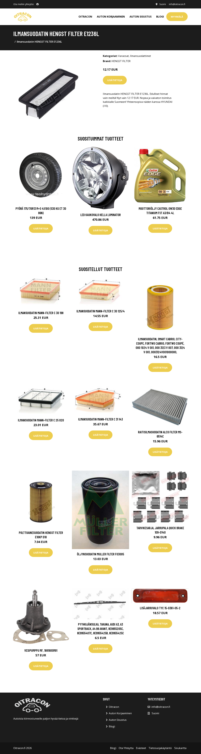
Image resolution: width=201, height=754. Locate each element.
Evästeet (141, 748)
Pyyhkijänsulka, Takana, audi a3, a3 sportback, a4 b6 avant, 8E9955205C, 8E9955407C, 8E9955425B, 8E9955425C (100, 628)
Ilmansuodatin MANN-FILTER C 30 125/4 (100, 311)
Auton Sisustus (118, 720)
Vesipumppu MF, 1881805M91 (40, 650)
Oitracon (114, 707)
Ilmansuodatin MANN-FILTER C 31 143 (100, 419)
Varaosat (123, 56)
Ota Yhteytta (126, 748)
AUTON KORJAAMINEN (111, 16)
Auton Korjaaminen (120, 713)
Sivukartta (180, 748)
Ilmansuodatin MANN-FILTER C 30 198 (40, 313)
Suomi (162, 4)
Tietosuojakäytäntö (160, 748)
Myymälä (177, 16)
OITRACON (85, 16)
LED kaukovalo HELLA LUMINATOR (100, 215)
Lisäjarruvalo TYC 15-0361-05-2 (160, 608)
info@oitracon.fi (177, 4)
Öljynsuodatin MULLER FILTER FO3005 (100, 554)
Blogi (160, 16)
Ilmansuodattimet (140, 56)
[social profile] (37, 4)
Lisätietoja (114, 80)
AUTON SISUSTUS (141, 16)
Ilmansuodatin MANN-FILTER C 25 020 (41, 420)
